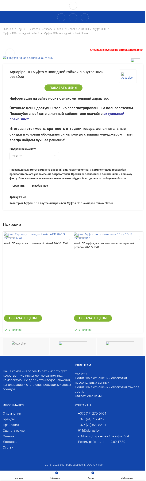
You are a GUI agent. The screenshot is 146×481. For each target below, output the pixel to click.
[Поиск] (73, 17)
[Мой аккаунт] (61, 17)
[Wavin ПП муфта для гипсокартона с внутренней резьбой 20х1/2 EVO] (108, 236)
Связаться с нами (88, 396)
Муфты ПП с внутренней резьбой (45, 203)
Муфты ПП (99, 29)
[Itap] (120, 346)
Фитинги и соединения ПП (73, 29)
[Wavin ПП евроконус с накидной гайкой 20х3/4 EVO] (38, 236)
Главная (8, 29)
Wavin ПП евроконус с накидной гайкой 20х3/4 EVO (36, 243)
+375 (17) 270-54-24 (92, 413)
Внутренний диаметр (23, 149)
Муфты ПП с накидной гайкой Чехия (66, 33)
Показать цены (63, 88)
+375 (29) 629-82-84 (92, 425)
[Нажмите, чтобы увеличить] (10, 53)
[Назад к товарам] (9, 41)
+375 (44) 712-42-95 (92, 419)
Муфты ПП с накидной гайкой (21, 33)
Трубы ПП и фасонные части (34, 29)
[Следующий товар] (14, 41)
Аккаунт (81, 373)
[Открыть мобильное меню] (85, 17)
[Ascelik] (73, 346)
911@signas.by (89, 430)
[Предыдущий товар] (5, 41)
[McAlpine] (26, 346)
